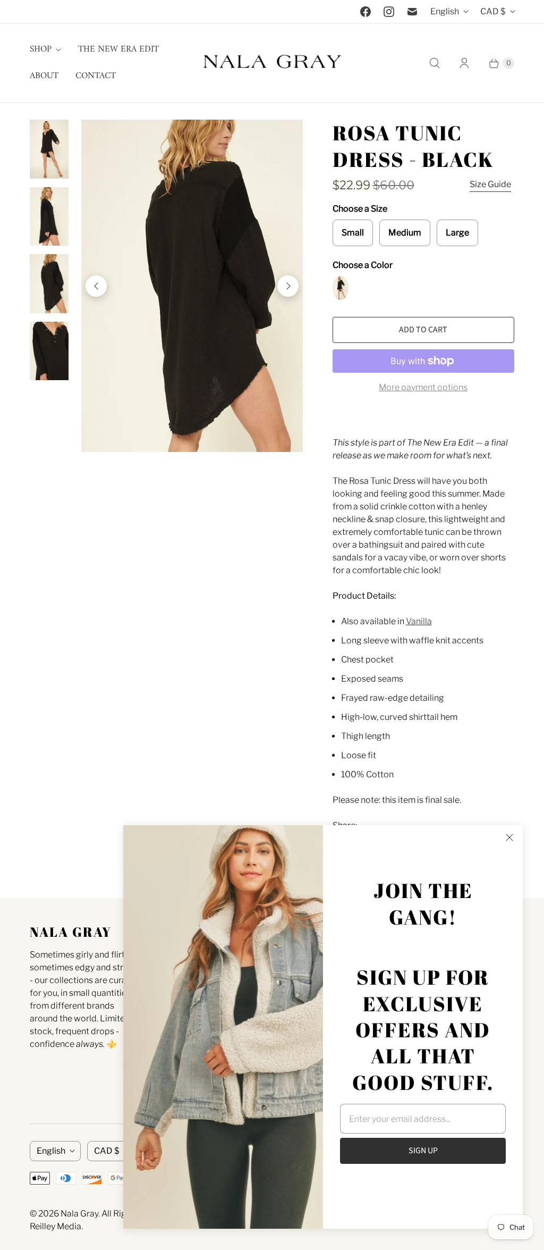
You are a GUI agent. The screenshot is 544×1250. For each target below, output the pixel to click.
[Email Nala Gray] (412, 11)
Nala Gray (79, 1214)
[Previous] (96, 286)
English (444, 11)
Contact (95, 76)
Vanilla (419, 621)
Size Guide (490, 184)
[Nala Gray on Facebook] (365, 11)
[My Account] (464, 63)
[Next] (288, 286)
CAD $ (493, 11)
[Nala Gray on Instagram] (389, 11)
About (44, 76)
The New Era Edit (118, 49)
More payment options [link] (423, 387)
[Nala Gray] (272, 63)
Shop (41, 49)
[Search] (434, 63)
